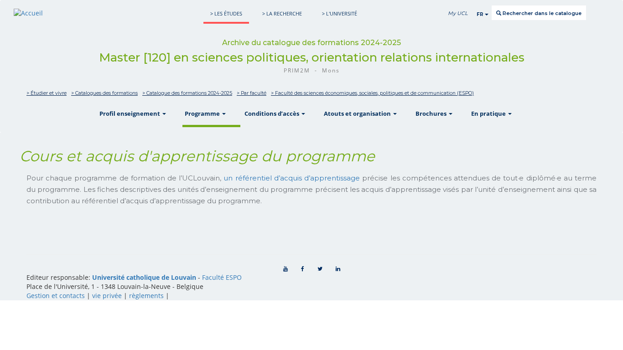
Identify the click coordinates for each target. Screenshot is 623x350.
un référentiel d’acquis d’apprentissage (291, 178)
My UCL (457, 13)
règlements (146, 295)
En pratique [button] (489, 113)
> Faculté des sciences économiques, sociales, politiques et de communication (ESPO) (372, 93)
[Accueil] (28, 13)
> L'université (339, 13)
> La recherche (282, 13)
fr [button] (481, 14)
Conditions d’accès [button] (272, 113)
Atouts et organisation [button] (358, 113)
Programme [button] (203, 113)
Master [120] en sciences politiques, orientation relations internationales (311, 57)
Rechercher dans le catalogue (541, 13)
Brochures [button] (431, 113)
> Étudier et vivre (46, 93)
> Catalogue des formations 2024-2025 (187, 93)
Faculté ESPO (222, 277)
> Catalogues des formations (104, 93)
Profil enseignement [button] (130, 113)
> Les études (226, 13)
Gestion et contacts (55, 295)
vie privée (107, 295)
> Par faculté (251, 93)
